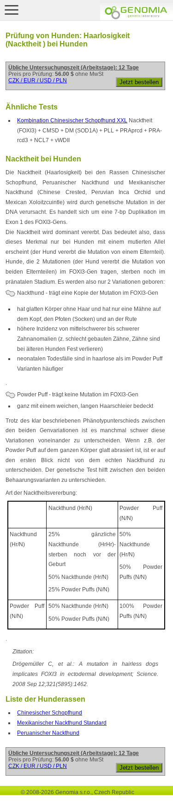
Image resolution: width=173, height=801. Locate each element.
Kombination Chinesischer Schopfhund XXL (72, 120)
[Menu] (11, 10)
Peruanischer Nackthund (48, 733)
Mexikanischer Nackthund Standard (62, 723)
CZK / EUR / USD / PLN (37, 80)
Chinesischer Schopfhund (49, 712)
